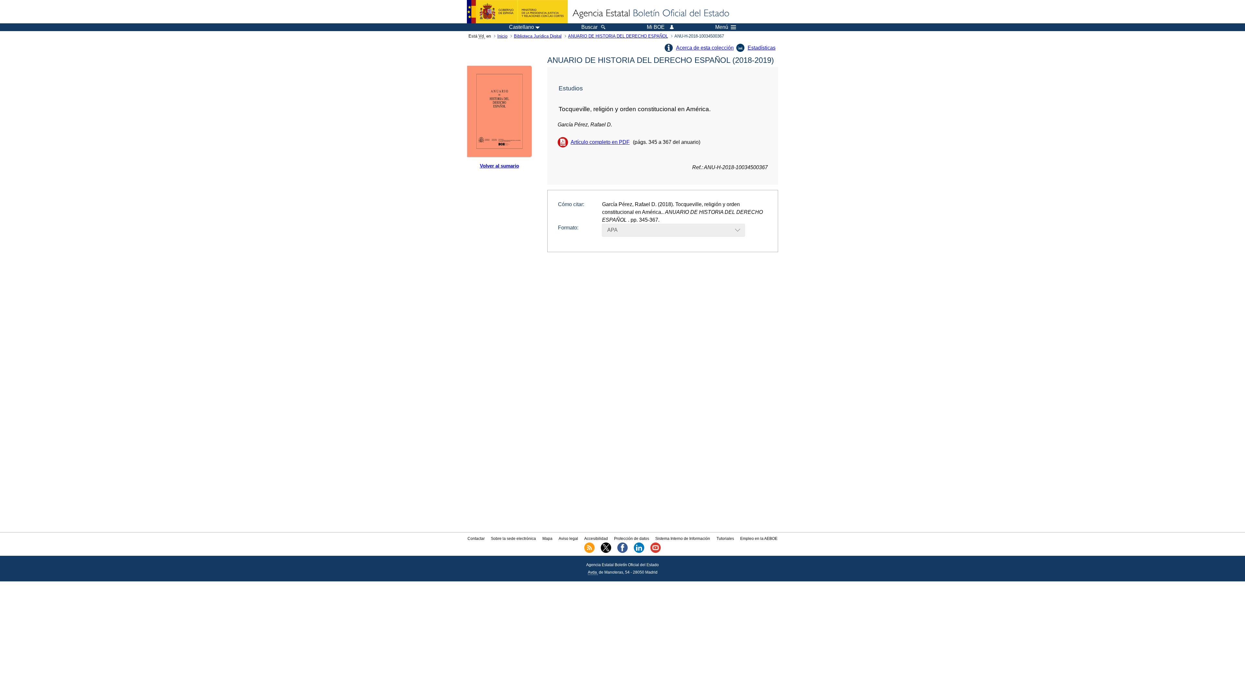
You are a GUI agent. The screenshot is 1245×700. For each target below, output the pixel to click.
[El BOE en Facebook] (622, 551)
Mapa (547, 538)
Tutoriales (725, 538)
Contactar (476, 538)
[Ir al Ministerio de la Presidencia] (517, 11)
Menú (721, 27)
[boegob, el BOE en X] (606, 551)
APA (612, 230)
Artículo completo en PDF (600, 142)
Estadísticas (762, 48)
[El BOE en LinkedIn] (639, 551)
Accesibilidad (596, 538)
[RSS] (589, 551)
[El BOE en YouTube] (655, 551)
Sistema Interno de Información (682, 538)
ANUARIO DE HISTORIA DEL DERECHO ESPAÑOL (618, 36)
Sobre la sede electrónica (513, 538)
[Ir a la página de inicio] (650, 13)
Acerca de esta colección (705, 48)
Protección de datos (631, 538)
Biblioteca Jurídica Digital (538, 36)
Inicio (502, 36)
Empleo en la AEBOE (758, 538)
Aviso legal (568, 538)
